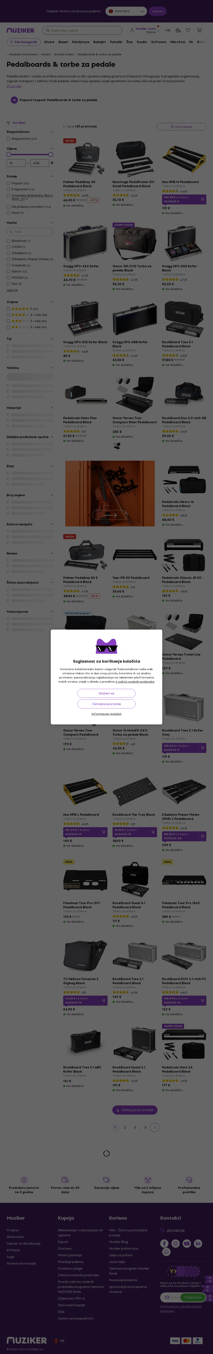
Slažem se (106, 693)
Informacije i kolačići (106, 714)
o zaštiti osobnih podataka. (135, 681)
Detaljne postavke (106, 704)
